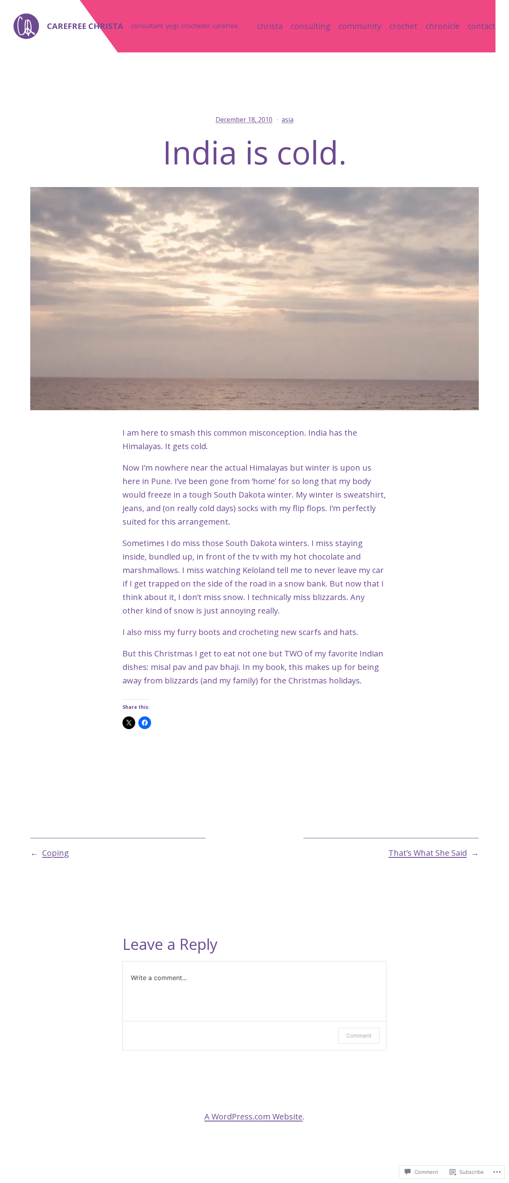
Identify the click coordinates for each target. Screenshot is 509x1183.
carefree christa (85, 26)
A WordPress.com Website (253, 1116)
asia (287, 119)
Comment (358, 1035)
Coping (55, 852)
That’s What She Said (428, 852)
